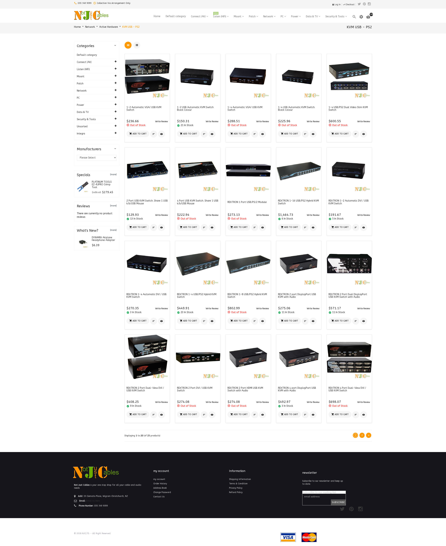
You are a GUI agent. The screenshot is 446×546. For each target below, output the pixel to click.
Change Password (162, 492)
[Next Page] (368, 435)
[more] (113, 174)
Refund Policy (236, 492)
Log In (336, 4)
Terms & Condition (238, 483)
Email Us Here (93, 501)
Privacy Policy (235, 488)
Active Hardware (108, 26)
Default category (87, 55)
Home (77, 26)
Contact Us (158, 496)
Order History (160, 483)
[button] (161, 121)
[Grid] (128, 45)
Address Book (160, 488)
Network (90, 26)
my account (159, 479)
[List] (136, 45)
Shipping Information (240, 479)
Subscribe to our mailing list (319, 492)
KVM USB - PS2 (131, 26)
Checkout (349, 4)
